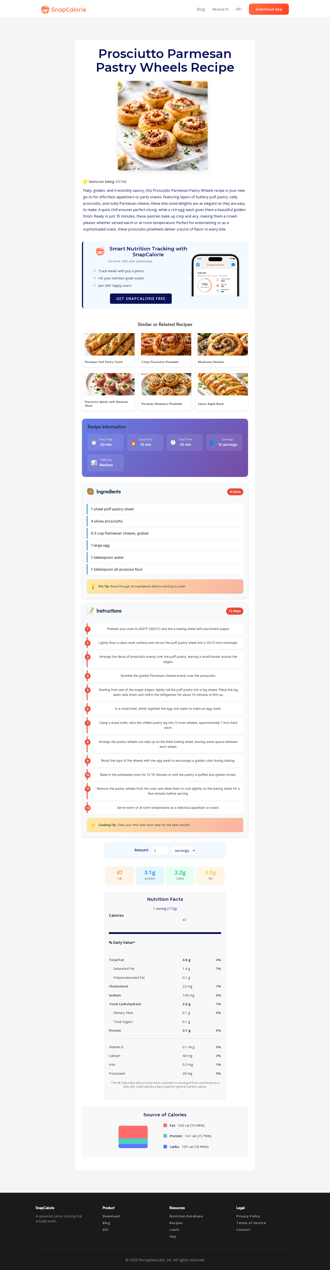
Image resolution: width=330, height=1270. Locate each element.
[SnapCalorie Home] (64, 9)
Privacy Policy (248, 1216)
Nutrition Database (186, 1216)
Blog (201, 9)
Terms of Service (251, 1223)
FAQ (172, 1236)
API (239, 9)
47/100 (121, 181)
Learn (174, 1229)
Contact (243, 1229)
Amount (141, 849)
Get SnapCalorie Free (140, 298)
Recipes (176, 1223)
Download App (269, 9)
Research (220, 9)
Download (111, 1216)
